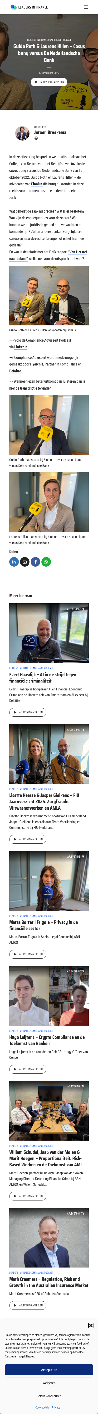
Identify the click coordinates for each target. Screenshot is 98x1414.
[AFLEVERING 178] (49, 753)
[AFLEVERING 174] (49, 1237)
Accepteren (49, 1369)
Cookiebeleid (42, 1407)
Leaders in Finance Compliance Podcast (49, 39)
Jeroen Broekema (50, 132)
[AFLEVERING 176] (49, 995)
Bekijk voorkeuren (49, 1395)
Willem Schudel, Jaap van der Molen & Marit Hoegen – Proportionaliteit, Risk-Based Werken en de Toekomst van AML (45, 1159)
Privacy (56, 1407)
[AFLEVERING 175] (49, 1110)
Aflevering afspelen (52, 82)
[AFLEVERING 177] (49, 880)
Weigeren (49, 1382)
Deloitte (15, 371)
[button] (90, 1325)
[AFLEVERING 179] (49, 632)
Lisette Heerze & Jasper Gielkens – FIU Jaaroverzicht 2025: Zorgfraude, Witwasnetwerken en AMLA (44, 802)
